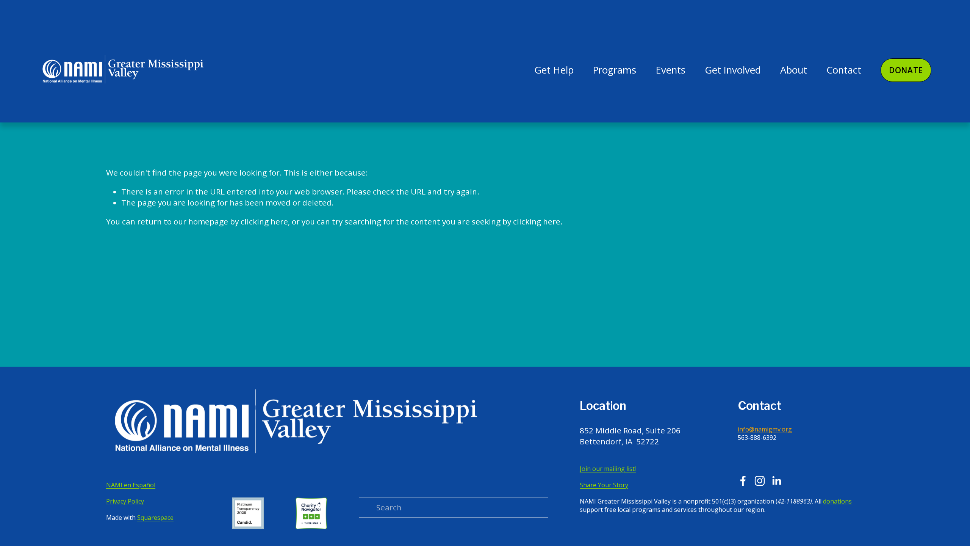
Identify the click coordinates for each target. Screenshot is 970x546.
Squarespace (155, 517)
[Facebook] (743, 480)
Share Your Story (604, 485)
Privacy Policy (125, 501)
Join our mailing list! (608, 468)
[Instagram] (759, 480)
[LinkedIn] (776, 480)
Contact (843, 70)
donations (837, 501)
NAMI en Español (130, 485)
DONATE (906, 70)
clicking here (264, 221)
